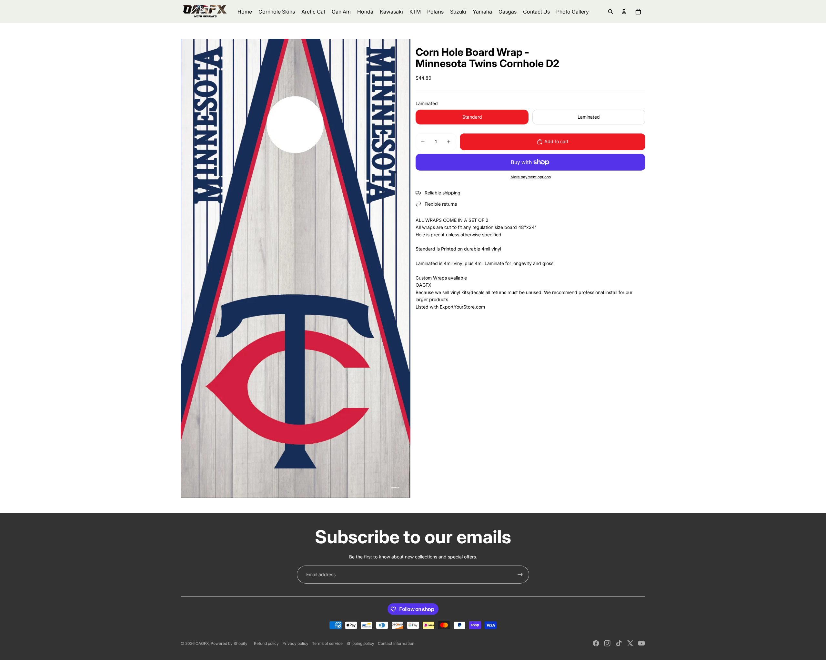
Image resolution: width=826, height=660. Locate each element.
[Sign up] (520, 574)
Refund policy (266, 643)
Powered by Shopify (229, 643)
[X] (630, 643)
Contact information (396, 643)
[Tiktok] (619, 643)
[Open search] (610, 12)
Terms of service (327, 643)
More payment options (530, 177)
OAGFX (202, 643)
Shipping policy (360, 643)
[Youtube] (641, 643)
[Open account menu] (624, 12)
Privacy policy (295, 643)
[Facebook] (596, 643)
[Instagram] (607, 643)
